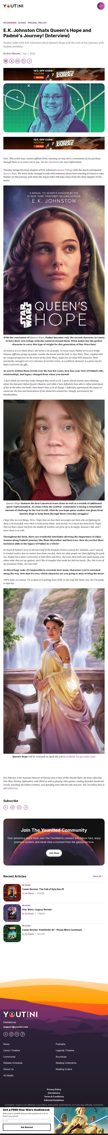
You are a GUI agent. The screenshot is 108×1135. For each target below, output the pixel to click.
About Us (8, 1069)
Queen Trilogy (65, 169)
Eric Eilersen (13, 53)
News (6, 1044)
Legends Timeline (65, 1050)
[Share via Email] (17, 61)
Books (22, 23)
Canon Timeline (11, 1050)
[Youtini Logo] (13, 6)
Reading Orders (64, 1069)
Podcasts (60, 1044)
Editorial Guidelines (54, 1100)
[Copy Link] (23, 61)
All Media (8, 1075)
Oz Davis (29, 893)
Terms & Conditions (54, 1096)
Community (9, 1056)
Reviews (26, 885)
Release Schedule (12, 1062)
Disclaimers (54, 1093)
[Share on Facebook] (5, 61)
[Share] (29, 61)
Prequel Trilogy (37, 23)
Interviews (9, 23)
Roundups (61, 1056)
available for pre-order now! (81, 756)
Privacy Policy (54, 1089)
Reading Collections (66, 1062)
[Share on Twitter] (11, 61)
